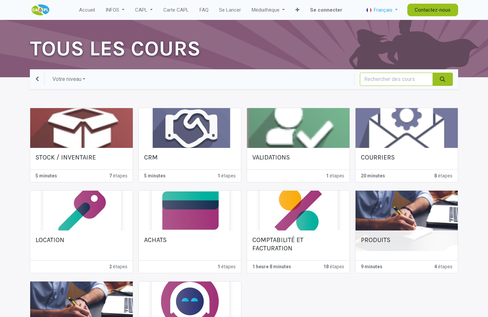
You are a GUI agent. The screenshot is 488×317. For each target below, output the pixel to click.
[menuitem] (87, 10)
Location (50, 240)
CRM (151, 157)
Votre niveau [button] (66, 79)
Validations (271, 157)
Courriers (378, 157)
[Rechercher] (443, 79)
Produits (375, 240)
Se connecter (326, 10)
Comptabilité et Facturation (277, 244)
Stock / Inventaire (66, 157)
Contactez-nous (432, 10)
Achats (155, 240)
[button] (297, 10)
